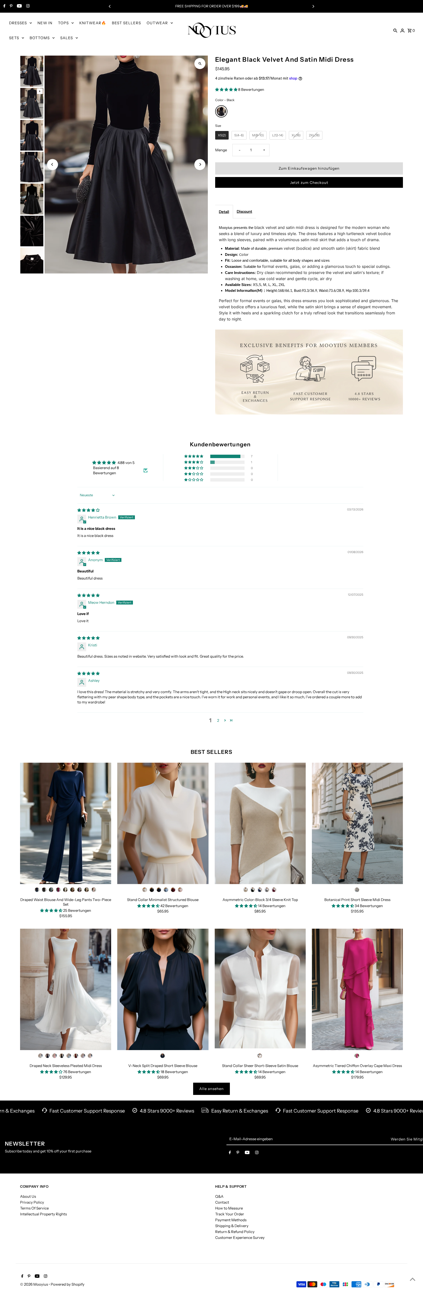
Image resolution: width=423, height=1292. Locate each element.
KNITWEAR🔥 (92, 23)
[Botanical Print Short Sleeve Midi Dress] (357, 823)
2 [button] (218, 720)
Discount (244, 211)
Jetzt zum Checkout (309, 182)
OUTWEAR (157, 23)
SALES (66, 38)
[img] (88, 510)
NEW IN (44, 23)
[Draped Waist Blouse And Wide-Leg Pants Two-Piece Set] (65, 823)
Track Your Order (229, 1213)
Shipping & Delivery (231, 1225)
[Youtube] (19, 6)
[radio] (221, 111)
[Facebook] (3, 6)
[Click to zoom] (199, 63)
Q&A (219, 1196)
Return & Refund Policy (235, 1231)
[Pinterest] (10, 6)
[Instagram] (27, 6)
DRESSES (18, 23)
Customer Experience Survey (240, 1237)
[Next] (313, 6)
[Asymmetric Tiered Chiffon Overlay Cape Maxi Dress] (357, 989)
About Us (28, 1196)
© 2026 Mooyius (34, 1284)
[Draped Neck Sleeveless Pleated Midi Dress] (65, 989)
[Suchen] (395, 30)
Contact (222, 1202)
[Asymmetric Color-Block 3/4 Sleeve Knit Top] (260, 823)
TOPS (63, 23)
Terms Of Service (34, 1208)
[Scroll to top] (412, 1279)
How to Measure (229, 1208)
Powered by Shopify (67, 1284)
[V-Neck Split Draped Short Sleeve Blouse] (162, 989)
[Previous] (110, 6)
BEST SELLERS (126, 23)
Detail (224, 211)
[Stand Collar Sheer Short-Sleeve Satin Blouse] (260, 989)
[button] (226, 89)
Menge (221, 150)
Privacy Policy (32, 1202)
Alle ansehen (211, 1088)
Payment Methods (231, 1219)
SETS (14, 38)
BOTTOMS (40, 38)
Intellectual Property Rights (43, 1213)
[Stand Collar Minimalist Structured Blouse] (162, 823)
